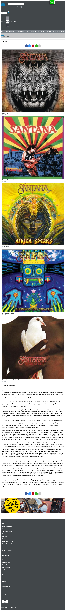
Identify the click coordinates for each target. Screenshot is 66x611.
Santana (4, 114)
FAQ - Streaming (6, 567)
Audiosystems (5, 569)
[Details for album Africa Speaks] (33, 245)
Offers (54, 31)
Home (2, 35)
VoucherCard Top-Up (7, 543)
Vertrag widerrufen (7, 594)
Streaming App (6, 562)
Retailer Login (5, 574)
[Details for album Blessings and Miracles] (33, 311)
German (4, 12)
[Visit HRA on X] (6, 601)
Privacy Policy (5, 584)
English (2, 10)
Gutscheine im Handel (7, 541)
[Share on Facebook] (26, 45)
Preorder (59, 31)
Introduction (5, 523)
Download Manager (7, 550)
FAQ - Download (6, 555)
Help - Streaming (6, 564)
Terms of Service (6, 589)
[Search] (9, 6)
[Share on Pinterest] (33, 45)
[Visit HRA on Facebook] (3, 601)
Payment (4, 536)
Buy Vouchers (5, 538)
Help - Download (6, 553)
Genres (62, 31)
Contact (4, 579)
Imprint (4, 581)
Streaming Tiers (6, 559)
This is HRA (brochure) (8, 531)
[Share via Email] (39, 45)
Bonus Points (5, 533)
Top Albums (48, 31)
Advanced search (17, 7)
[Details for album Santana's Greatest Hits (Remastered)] (33, 378)
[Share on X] (29, 45)
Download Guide (6, 548)
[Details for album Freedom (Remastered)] (33, 178)
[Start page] (8, 27)
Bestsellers (12, 31)
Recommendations (32, 31)
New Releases (4, 31)
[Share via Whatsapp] (36, 45)
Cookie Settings (6, 586)
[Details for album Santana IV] (33, 111)
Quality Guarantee (7, 526)
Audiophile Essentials (21, 31)
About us (4, 528)
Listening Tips (41, 31)
